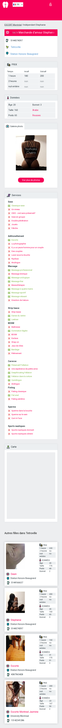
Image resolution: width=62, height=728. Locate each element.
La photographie (18, 244)
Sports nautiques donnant (22, 430)
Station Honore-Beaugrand (24, 54)
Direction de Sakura (19, 300)
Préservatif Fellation (19, 365)
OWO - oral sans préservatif (23, 213)
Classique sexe (18, 205)
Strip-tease (16, 312)
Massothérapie (18, 285)
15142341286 (17, 720)
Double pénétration (19, 221)
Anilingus (15, 384)
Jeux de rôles (17, 346)
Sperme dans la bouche (21, 411)
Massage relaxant (19, 296)
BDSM (14, 334)
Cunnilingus (16, 380)
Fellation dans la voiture (21, 376)
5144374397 (17, 40)
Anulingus (15, 262)
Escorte (14, 240)
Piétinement (16, 353)
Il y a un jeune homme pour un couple (27, 247)
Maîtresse (15, 327)
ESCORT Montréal (13, 25)
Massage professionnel (21, 270)
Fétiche (14, 228)
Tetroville (15, 47)
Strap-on (15, 342)
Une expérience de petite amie (24, 369)
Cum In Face (16, 418)
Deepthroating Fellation (21, 372)
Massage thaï (17, 281)
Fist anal (15, 395)
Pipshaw (15, 259)
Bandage (15, 349)
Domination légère (19, 331)
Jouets (14, 224)
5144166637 (17, 582)
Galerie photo (16, 126)
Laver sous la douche (20, 255)
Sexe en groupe (18, 217)
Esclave (14, 338)
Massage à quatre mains (22, 289)
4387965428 (17, 674)
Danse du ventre (18, 316)
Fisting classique (18, 391)
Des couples (16, 251)
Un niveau (15, 209)
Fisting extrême (18, 399)
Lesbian (14, 319)
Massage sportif (18, 293)
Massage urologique (20, 277)
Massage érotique (19, 274)
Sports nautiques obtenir (22, 434)
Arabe (35, 110)
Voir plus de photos (31, 180)
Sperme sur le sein (19, 414)
